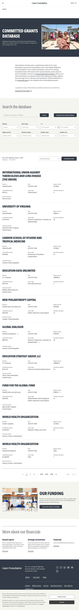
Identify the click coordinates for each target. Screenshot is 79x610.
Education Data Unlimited (18, 270)
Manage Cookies (62, 597)
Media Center (36, 585)
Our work (36, 577)
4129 (46, 474)
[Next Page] (56, 474)
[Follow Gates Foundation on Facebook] (61, 567)
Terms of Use (22, 606)
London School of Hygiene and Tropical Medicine (22, 239)
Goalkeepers (29, 589)
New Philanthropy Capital (19, 300)
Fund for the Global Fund (18, 385)
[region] (39, 600)
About (4, 9)
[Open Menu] (2, 3)
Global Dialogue (13, 327)
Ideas (45, 577)
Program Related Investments (45, 74)
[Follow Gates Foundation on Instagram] (68, 567)
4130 (51, 474)
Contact (27, 585)
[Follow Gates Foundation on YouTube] (72, 567)
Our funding (52, 493)
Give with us (68, 585)
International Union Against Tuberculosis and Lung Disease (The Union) (21, 175)
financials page (23, 80)
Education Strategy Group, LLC (21, 356)
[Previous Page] (23, 474)
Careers (45, 585)
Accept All (61, 602)
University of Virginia (16, 206)
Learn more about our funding (50, 507)
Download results (68, 159)
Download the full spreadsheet (65, 115)
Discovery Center (56, 585)
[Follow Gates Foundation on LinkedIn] (64, 567)
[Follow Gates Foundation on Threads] (57, 571)
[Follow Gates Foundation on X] (57, 567)
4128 (41, 474)
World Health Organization (20, 417)
